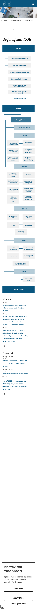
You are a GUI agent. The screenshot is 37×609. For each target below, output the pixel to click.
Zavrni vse (18, 598)
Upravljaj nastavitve (18, 604)
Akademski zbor (16, 20)
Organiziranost (23, 30)
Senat (5, 20)
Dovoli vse (18, 588)
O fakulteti (13, 30)
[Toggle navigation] (33, 3)
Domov (4, 30)
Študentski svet (29, 20)
